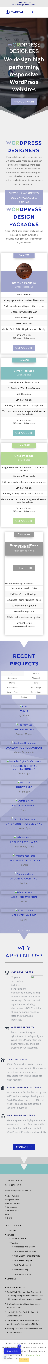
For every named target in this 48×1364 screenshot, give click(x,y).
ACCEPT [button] (24, 1359)
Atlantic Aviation (24, 897)
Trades (24, 697)
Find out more (24, 101)
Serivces (10, 1235)
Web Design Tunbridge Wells (27, 1256)
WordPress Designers (23, 1260)
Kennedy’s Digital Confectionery (24, 767)
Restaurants (12, 687)
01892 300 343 (15, 1185)
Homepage (11, 1230)
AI (19, 715)
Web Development (22, 1265)
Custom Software (18, 1238)
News (35, 683)
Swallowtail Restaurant (24, 747)
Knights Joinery (24, 805)
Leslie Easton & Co (24, 842)
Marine (12, 683)
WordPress (15, 1243)
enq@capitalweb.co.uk (21, 1190)
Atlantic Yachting (24, 878)
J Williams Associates (24, 860)
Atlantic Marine (24, 915)
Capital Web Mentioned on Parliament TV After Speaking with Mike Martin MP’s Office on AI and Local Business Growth (25, 1296)
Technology (36, 692)
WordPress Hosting (22, 1274)
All (12, 673)
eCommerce (12, 678)
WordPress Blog (21, 1269)
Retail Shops (36, 687)
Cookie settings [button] (33, 1355)
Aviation (36, 673)
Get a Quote (24, 348)
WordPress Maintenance (25, 1251)
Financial (36, 678)
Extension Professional (24, 823)
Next (27, 930)
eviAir (24, 711)
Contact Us (24, 1147)
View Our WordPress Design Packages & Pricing (24, 197)
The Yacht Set (24, 729)
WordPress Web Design (24, 1246)
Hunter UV (24, 787)
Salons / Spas (12, 692)
